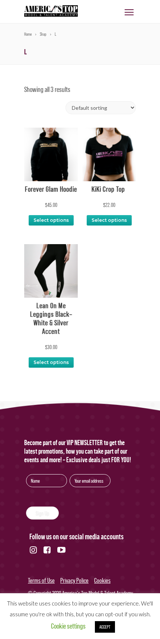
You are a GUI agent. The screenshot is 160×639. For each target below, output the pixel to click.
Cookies (102, 580)
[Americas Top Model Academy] (51, 15)
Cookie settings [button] (68, 626)
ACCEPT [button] (105, 627)
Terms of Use (41, 580)
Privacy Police (74, 580)
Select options (51, 220)
